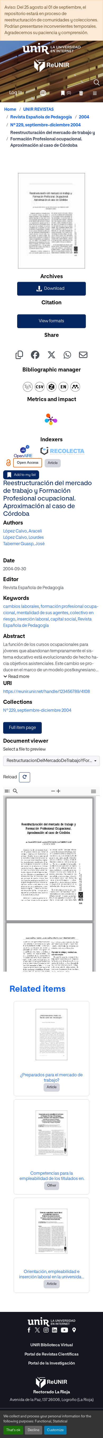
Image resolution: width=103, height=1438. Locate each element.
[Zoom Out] (53, 790)
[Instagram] (46, 1330)
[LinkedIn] (54, 1330)
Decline (33, 1430)
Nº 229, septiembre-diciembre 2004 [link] (45, 125)
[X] (37, 1330)
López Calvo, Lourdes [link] (23, 538)
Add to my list (25, 475)
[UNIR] (51, 1321)
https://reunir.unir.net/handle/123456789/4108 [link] (46, 692)
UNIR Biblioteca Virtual (51, 1345)
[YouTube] (64, 1330)
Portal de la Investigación (51, 1363)
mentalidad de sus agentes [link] (42, 613)
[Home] (51, 48)
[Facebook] (28, 1330)
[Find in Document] (15, 790)
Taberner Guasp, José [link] (24, 544)
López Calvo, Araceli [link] (22, 531)
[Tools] (93, 792)
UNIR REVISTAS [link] (38, 110)
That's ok (13, 1430)
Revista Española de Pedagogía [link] (41, 117)
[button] (96, 82)
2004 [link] (84, 117)
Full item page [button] (22, 728)
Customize (55, 1430)
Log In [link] (15, 92)
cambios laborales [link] (21, 607)
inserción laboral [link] (33, 619)
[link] (51, 289)
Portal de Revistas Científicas (51, 1354)
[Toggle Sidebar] (7, 790)
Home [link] (10, 110)
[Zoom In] (58, 790)
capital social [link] (63, 619)
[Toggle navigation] (95, 93)
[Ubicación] (74, 1330)
